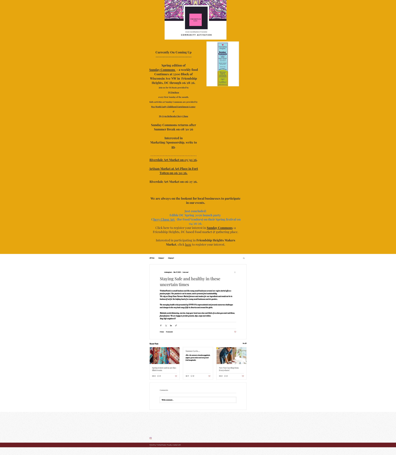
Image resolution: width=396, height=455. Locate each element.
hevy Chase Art (164, 219)
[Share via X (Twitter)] (166, 325)
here (188, 244)
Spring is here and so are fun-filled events (164, 369)
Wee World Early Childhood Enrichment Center (173, 106)
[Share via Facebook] (161, 325)
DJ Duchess (173, 92)
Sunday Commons (162, 70)
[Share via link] (176, 325)
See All (244, 343)
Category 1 (161, 258)
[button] (244, 258)
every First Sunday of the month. (173, 97)
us (173, 147)
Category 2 (171, 258)
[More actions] (235, 272)
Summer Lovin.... (193, 351)
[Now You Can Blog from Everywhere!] (231, 355)
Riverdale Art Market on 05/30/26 (173, 160)
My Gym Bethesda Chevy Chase (173, 116)
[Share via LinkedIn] (171, 325)
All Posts (152, 258)
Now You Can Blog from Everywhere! (229, 369)
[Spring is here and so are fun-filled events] (164, 355)
